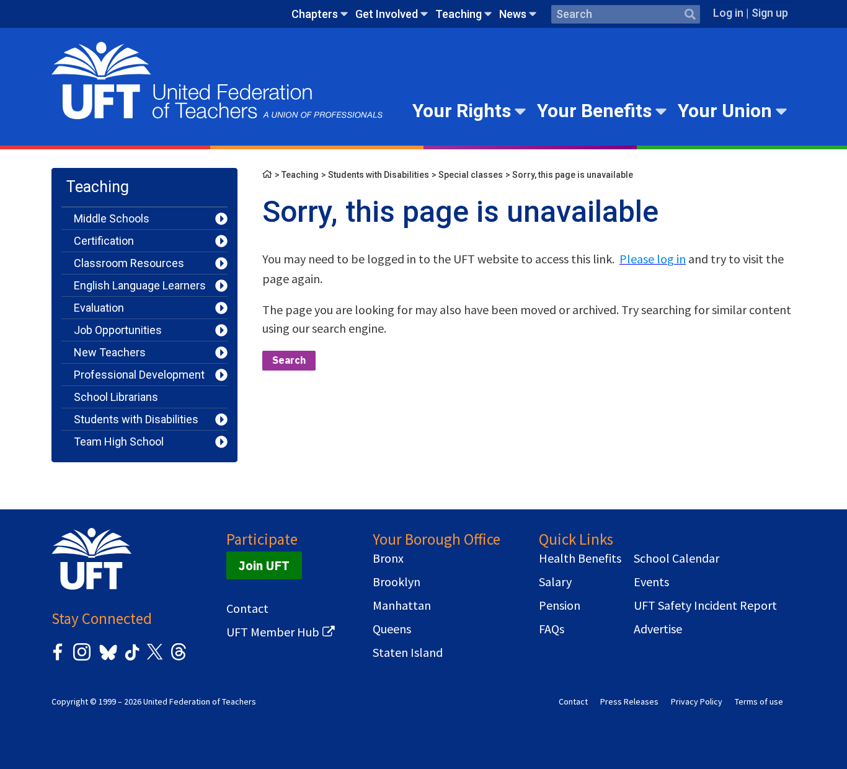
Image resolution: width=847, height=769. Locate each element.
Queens (392, 629)
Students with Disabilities (136, 419)
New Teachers (110, 352)
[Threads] (178, 658)
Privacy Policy (696, 701)
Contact (247, 608)
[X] (154, 658)
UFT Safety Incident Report (705, 605)
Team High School (119, 441)
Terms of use (759, 701)
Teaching (458, 13)
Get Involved (386, 13)
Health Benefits (580, 558)
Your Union (725, 110)
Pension (559, 605)
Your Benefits (594, 110)
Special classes (470, 175)
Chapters (314, 13)
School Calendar (676, 558)
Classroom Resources (129, 263)
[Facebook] (58, 658)
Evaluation (99, 307)
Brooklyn (396, 582)
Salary (555, 582)
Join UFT (264, 565)
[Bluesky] (107, 661)
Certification (104, 240)
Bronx (388, 558)
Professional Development (139, 374)
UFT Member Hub (272, 632)
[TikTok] (130, 658)
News (512, 13)
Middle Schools (111, 218)
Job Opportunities (118, 329)
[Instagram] (82, 658)
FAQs (551, 629)
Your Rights (461, 110)
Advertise (658, 629)
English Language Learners (140, 285)
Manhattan (402, 605)
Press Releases (629, 701)
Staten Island (408, 652)
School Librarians (116, 396)
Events (651, 582)
